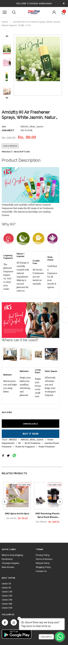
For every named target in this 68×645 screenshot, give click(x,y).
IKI (19, 443)
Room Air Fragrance (25, 446)
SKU (4, 127)
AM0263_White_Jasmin (32, 439)
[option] (38, 59)
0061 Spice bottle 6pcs (17, 513)
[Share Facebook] (3, 455)
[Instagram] (14, 622)
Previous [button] (7, 36)
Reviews (7, 412)
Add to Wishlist (10, 146)
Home (5, 22)
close (64, 3)
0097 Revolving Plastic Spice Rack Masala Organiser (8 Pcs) (47, 515)
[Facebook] (5, 622)
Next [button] (7, 98)
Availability (8, 130)
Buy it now (31, 433)
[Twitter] (8, 455)
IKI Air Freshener (32, 443)
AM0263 (13, 439)
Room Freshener (47, 446)
